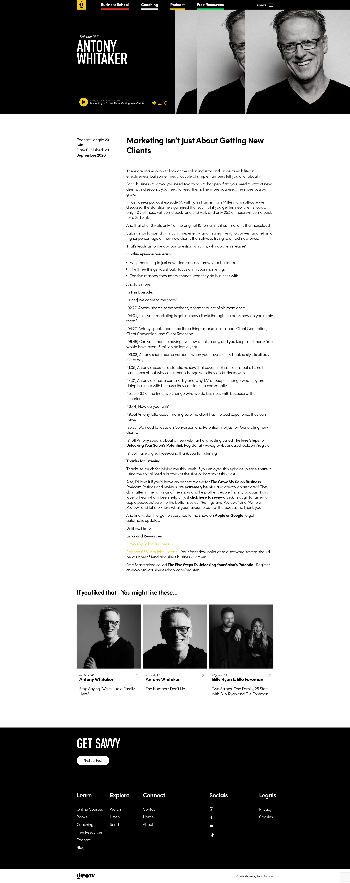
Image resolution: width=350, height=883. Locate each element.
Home (148, 816)
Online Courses (90, 809)
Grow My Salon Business (147, 543)
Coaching (149, 4)
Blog (80, 847)
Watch (115, 809)
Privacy (265, 809)
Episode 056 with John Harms (151, 551)
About (148, 824)
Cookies (266, 816)
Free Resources (210, 4)
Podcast (177, 4)
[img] (165, 103)
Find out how (93, 760)
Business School (115, 4)
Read (114, 824)
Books (82, 816)
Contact (149, 809)
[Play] (84, 102)
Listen (115, 816)
